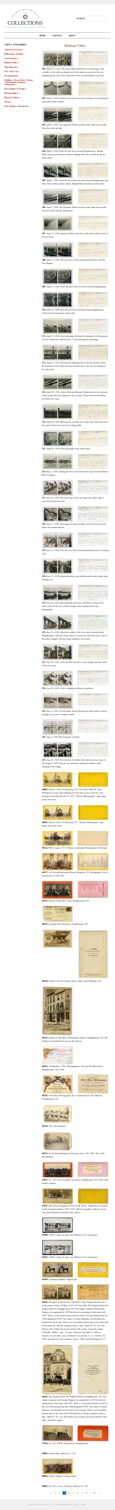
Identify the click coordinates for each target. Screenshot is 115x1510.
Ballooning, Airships (13, 54)
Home (42, 35)
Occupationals (10, 76)
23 (94, 1493)
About (72, 35)
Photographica (11, 93)
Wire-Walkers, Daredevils (16, 106)
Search (81, 18)
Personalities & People (14, 89)
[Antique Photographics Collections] (25, 18)
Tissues (7, 102)
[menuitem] (42, 35)
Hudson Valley (11, 62)
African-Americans (13, 49)
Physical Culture (11, 97)
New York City (11, 71)
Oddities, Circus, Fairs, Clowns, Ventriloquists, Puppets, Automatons (18, 82)
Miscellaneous (10, 67)
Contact (57, 35)
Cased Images (10, 58)
